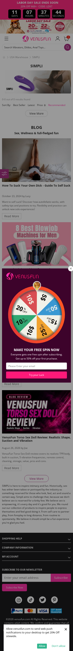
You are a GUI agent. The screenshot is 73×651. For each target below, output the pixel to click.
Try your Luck (36, 375)
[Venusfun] (22, 276)
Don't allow (58, 646)
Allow (42, 646)
